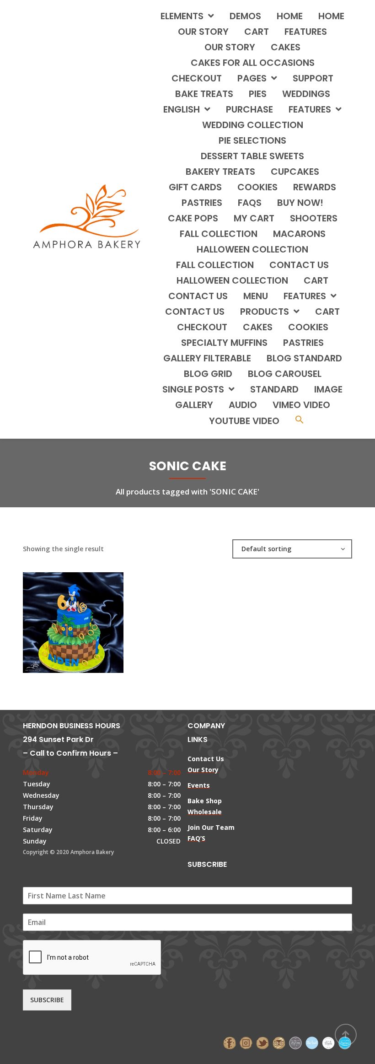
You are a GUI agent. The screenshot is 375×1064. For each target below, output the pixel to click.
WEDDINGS (306, 93)
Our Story (203, 31)
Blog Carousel (284, 373)
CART (316, 280)
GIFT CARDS (195, 187)
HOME (290, 16)
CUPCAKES (295, 171)
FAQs (250, 202)
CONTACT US (299, 264)
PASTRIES (202, 202)
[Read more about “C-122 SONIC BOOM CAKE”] (89, 618)
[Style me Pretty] (328, 1041)
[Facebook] (229, 1041)
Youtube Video (244, 420)
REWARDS (314, 187)
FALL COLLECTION (218, 233)
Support (313, 78)
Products (264, 311)
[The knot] (312, 1041)
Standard (274, 389)
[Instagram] (246, 1041)
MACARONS (299, 233)
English (181, 109)
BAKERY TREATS (220, 171)
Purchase (249, 109)
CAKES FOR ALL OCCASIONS (253, 62)
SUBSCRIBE (47, 999)
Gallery (194, 404)
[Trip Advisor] (279, 1041)
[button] (299, 421)
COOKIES (257, 187)
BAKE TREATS (204, 93)
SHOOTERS (314, 218)
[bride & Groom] (295, 1041)
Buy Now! (300, 202)
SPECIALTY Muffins (224, 342)
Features (305, 31)
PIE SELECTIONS (252, 140)
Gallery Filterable (207, 358)
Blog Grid (208, 373)
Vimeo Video (301, 404)
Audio (243, 404)
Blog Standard (304, 358)
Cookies (308, 327)
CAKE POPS (193, 218)
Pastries (303, 342)
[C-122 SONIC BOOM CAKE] (57, 618)
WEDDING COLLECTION (252, 124)
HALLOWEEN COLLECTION (252, 249)
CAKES (285, 47)
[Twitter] (262, 1041)
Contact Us (195, 311)
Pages (252, 78)
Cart (256, 31)
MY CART (254, 218)
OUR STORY (229, 47)
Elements (182, 16)
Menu (255, 296)
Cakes (258, 327)
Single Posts (193, 389)
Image (328, 389)
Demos (245, 16)
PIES (258, 93)
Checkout (196, 78)
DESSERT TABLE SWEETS (252, 156)
